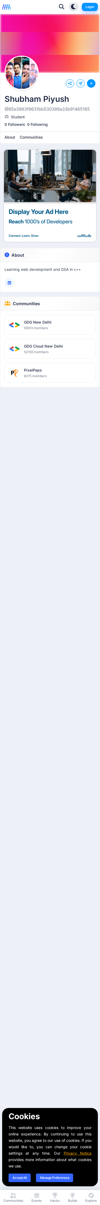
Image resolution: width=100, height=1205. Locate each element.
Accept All (20, 1178)
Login (90, 7)
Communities (26, 303)
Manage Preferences (54, 1178)
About (17, 255)
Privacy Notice (77, 1153)
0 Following (37, 124)
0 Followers (15, 124)
